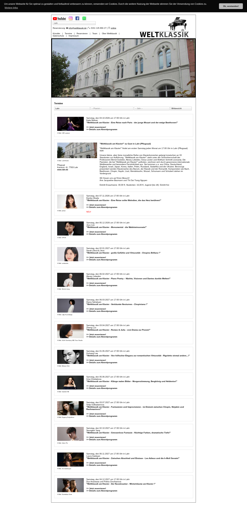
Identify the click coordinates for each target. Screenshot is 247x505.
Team (94, 33)
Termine (68, 33)
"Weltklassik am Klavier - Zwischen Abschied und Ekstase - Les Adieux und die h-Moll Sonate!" (133, 458)
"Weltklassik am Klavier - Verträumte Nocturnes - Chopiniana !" (117, 304)
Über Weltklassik (109, 33)
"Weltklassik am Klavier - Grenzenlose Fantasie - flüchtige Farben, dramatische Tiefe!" (128, 433)
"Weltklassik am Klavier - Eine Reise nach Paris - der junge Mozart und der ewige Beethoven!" (132, 122)
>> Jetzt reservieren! (96, 127)
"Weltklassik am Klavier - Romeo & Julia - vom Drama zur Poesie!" (118, 330)
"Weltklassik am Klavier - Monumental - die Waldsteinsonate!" (116, 227)
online (113, 28)
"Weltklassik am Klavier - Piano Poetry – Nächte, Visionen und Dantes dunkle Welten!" (128, 278)
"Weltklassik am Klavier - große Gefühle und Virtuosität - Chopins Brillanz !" (123, 253)
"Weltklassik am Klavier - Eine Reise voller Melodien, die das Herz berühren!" (123, 200)
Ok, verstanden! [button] (231, 6)
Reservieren (82, 33)
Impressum (74, 36)
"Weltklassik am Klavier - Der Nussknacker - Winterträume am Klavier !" (121, 484)
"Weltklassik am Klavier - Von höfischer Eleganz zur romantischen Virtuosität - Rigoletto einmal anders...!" (138, 355)
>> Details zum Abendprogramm (101, 129)
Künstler (56, 33)
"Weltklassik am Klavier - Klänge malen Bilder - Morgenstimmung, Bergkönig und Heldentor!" (131, 381)
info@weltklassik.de (77, 28)
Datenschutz (58, 36)
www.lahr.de (62, 170)
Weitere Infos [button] (11, 8)
